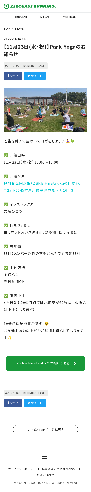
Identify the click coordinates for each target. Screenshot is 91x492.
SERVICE (20, 17)
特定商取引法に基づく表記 (59, 469)
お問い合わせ (45, 475)
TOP (7, 28)
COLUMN (69, 17)
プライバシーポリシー (21, 469)
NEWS (44, 17)
